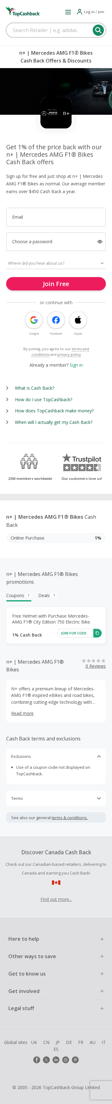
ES (56, 1049)
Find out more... (56, 899)
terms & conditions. (70, 817)
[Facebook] (36, 1059)
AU (93, 1042)
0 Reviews (96, 666)
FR (80, 1042)
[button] (68, 11)
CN (46, 1042)
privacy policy (69, 354)
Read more (22, 713)
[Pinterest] (75, 1059)
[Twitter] (46, 1059)
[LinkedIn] (56, 1059)
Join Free (56, 284)
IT (104, 1042)
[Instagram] (65, 1059)
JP (58, 1042)
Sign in (76, 365)
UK (34, 1042)
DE (69, 1042)
